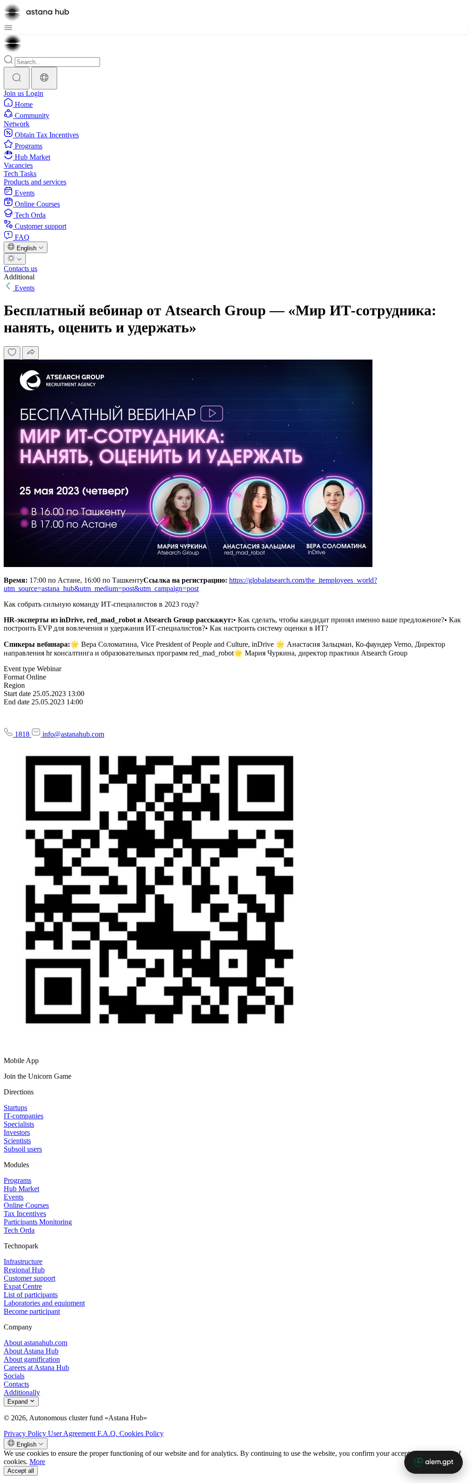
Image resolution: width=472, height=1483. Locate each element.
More (37, 1461)
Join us (15, 93)
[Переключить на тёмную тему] (15, 259)
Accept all (20, 1470)
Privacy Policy (26, 1433)
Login (34, 93)
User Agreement (72, 1433)
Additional (19, 277)
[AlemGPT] (433, 1462)
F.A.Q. (108, 1433)
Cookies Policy (141, 1433)
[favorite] (12, 353)
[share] (30, 353)
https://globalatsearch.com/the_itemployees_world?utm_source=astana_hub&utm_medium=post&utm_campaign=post (190, 584)
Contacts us (20, 268)
